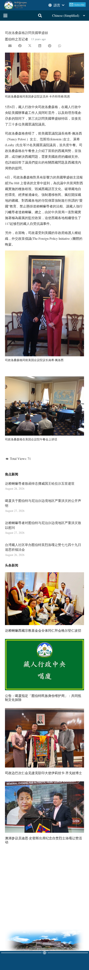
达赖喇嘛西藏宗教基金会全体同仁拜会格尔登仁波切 (43, 630)
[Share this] (20, 45)
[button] (56, 5)
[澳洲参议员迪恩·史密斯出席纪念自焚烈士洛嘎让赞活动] (44, 807)
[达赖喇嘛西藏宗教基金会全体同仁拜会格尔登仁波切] (44, 598)
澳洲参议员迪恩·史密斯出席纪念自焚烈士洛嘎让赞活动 (43, 840)
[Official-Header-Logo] (15, 5)
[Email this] (10, 45)
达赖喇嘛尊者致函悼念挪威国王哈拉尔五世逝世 (40, 483)
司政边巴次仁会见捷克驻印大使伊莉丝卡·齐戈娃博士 (43, 773)
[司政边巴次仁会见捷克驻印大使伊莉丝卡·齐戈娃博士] (44, 738)
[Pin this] (50, 45)
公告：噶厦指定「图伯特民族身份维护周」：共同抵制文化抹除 (43, 697)
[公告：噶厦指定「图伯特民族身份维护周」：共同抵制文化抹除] (44, 664)
